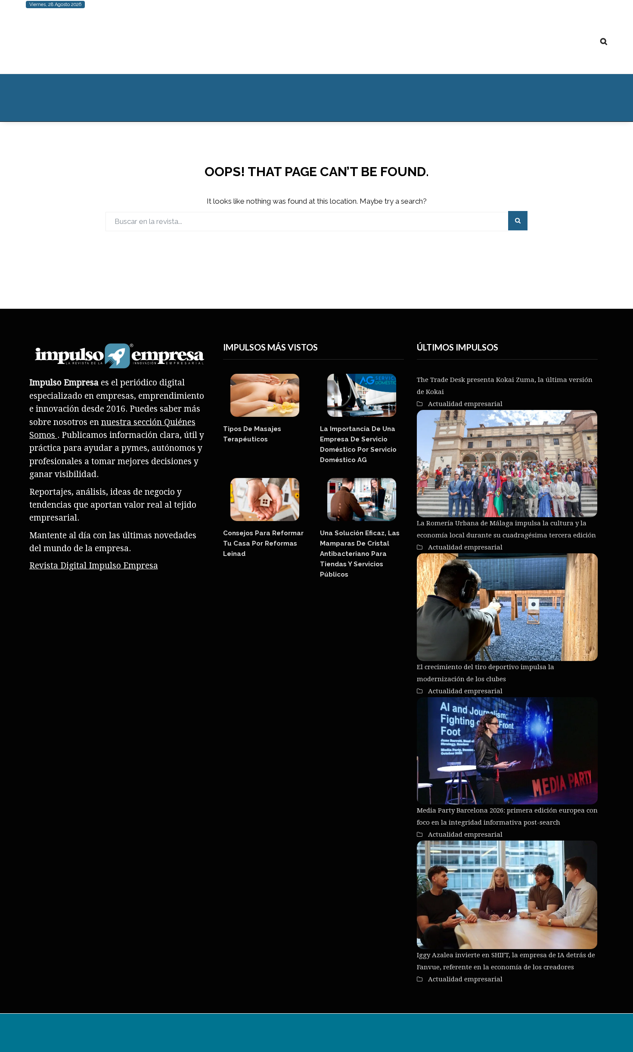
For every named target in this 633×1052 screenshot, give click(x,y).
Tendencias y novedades (261, 98)
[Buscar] (603, 41)
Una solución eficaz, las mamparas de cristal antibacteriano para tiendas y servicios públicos (360, 553)
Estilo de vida (101, 98)
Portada (47, 98)
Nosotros (326, 1034)
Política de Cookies (416, 1034)
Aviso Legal (363, 1034)
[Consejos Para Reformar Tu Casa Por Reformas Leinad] (265, 499)
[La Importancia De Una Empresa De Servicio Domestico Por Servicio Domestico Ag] (362, 395)
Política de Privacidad (483, 1034)
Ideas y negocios (172, 98)
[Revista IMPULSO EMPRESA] (112, 41)
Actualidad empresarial (359, 98)
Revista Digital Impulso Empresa (93, 566)
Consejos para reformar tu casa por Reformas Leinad (263, 543)
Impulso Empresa (185, 1034)
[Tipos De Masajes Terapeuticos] (265, 395)
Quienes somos (441, 98)
